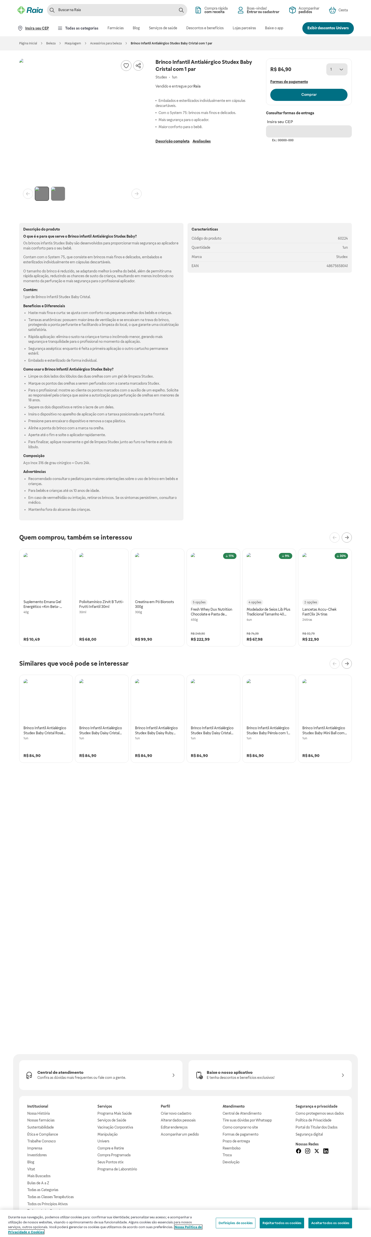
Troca (227, 1155)
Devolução (231, 1162)
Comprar (309, 95)
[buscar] (181, 10)
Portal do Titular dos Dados (316, 1127)
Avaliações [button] (202, 141)
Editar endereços (174, 1127)
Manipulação (107, 1134)
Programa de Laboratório (117, 1169)
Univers (103, 1141)
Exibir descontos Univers (328, 28)
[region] (185, 1223)
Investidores (37, 1155)
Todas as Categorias (42, 1190)
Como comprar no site (240, 1127)
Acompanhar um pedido (180, 1134)
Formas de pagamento (240, 1134)
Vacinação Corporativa (115, 1127)
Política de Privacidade (313, 1120)
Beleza (51, 43)
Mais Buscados (38, 1176)
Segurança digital (309, 1134)
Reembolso (232, 1148)
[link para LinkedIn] (326, 1152)
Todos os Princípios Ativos (47, 1204)
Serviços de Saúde (111, 1120)
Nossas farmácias (41, 1120)
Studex (342, 257)
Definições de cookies (236, 1223)
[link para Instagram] (308, 1152)
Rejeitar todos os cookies (281, 1223)
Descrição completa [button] (172, 141)
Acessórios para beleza (106, 43)
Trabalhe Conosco (41, 1141)
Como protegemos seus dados (320, 1113)
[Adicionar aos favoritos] (126, 66)
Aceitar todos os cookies (330, 1223)
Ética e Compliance (42, 1134)
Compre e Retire (110, 1148)
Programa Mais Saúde (114, 1113)
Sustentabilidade (40, 1127)
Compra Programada (113, 1155)
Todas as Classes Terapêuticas (50, 1197)
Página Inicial (28, 43)
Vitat (31, 1169)
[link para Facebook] (299, 1152)
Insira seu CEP (280, 121)
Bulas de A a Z (38, 1183)
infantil (86, 236)
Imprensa (34, 1148)
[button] (82, 122)
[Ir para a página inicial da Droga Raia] (30, 10)
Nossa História (38, 1113)
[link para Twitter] (317, 1152)
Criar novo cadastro (176, 1113)
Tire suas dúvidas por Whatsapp (247, 1120)
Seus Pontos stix (110, 1162)
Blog (30, 1162)
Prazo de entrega (236, 1141)
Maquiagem (73, 43)
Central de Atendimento (242, 1113)
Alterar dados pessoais (178, 1120)
